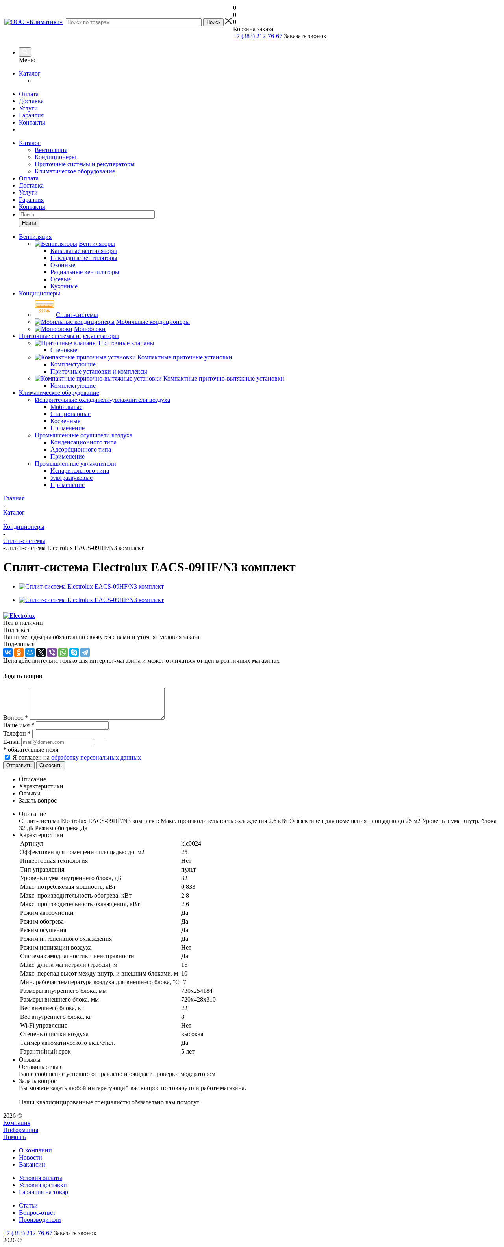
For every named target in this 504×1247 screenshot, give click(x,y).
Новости (30, 1157)
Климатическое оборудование (75, 171)
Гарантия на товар (43, 1192)
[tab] (260, 779)
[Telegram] (85, 652)
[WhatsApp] (63, 652)
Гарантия (31, 115)
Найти (29, 223)
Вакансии (32, 1164)
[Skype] (74, 652)
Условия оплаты (40, 1178)
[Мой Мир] (30, 652)
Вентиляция (51, 150)
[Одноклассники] (19, 652)
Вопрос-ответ (37, 1212)
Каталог (30, 73)
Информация (20, 1129)
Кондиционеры (55, 157)
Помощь (14, 1137)
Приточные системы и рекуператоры (85, 164)
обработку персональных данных (96, 757)
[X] (41, 652)
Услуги (28, 108)
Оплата (29, 94)
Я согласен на (77, 757)
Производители (40, 1219)
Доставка (31, 101)
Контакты (32, 122)
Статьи (28, 1205)
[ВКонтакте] (8, 652)
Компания (16, 1122)
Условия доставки (43, 1185)
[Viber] (52, 652)
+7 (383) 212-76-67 (257, 36)
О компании (35, 1150)
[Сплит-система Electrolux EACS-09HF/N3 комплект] (91, 586)
